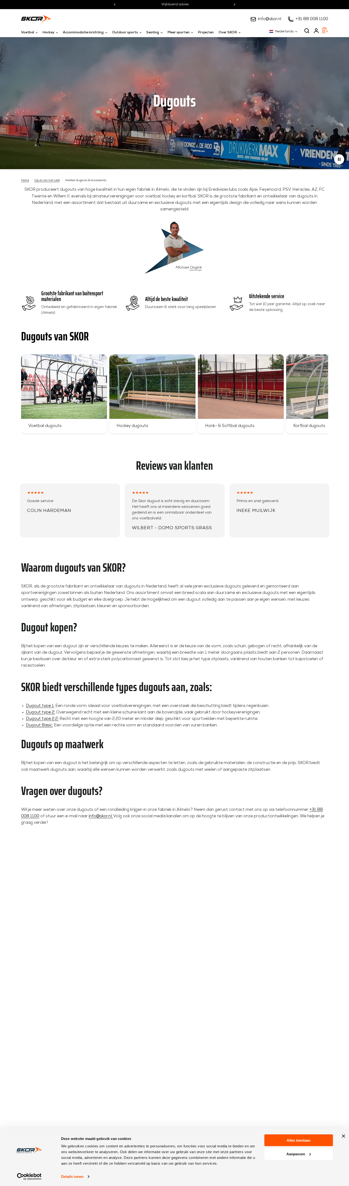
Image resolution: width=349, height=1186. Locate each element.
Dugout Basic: (39, 725)
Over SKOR (228, 32)
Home (25, 180)
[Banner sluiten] (343, 1136)
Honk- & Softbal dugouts (229, 426)
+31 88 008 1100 (312, 19)
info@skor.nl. (101, 816)
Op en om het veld (47, 180)
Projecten (206, 32)
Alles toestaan (298, 1140)
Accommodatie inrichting (83, 32)
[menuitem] (30, 32)
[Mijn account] (316, 31)
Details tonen (72, 1176)
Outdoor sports (125, 32)
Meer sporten (178, 32)
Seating (152, 32)
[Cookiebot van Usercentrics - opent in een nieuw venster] (29, 1176)
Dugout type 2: (40, 712)
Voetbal (27, 32)
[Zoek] (307, 31)
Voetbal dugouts (45, 426)
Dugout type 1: (40, 706)
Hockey (48, 32)
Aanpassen (295, 1154)
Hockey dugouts (132, 426)
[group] (64, 393)
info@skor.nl (269, 19)
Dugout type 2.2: (42, 719)
